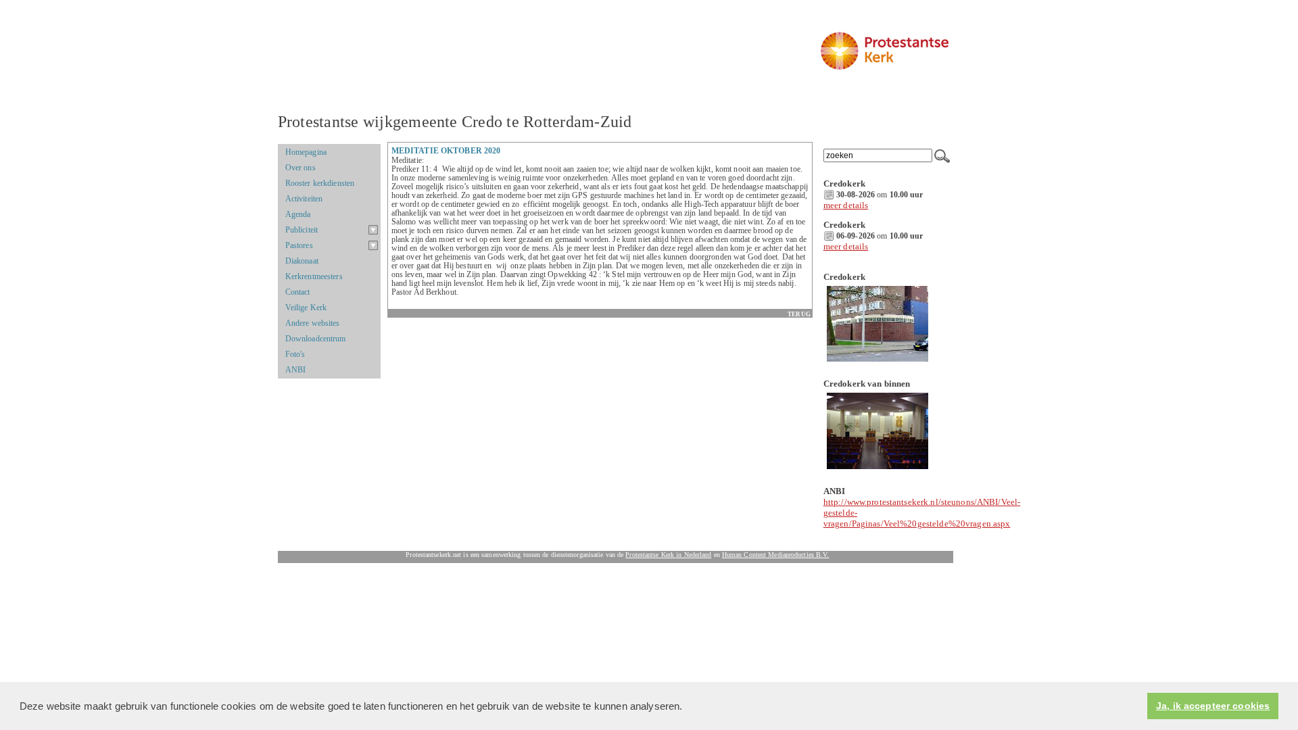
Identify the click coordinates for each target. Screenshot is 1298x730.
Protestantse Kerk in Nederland (668, 554)
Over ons (300, 167)
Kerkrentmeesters (314, 276)
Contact (297, 292)
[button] (688, 707)
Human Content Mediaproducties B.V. (776, 554)
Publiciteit (301, 230)
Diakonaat (301, 261)
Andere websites (312, 323)
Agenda (298, 214)
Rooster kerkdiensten (319, 183)
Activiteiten (304, 198)
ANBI (295, 369)
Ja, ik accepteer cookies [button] (1213, 706)
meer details (846, 205)
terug (799, 314)
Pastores (299, 245)
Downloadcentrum (315, 338)
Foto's (295, 354)
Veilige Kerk (306, 307)
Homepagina (306, 152)
